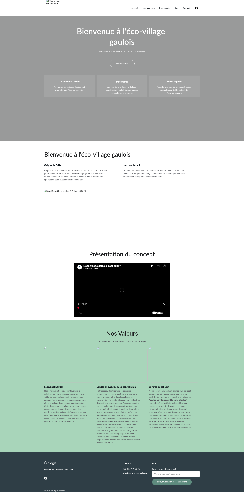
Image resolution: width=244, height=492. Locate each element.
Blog (176, 8)
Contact (186, 8)
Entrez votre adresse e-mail (164, 469)
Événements (164, 8)
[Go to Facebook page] (196, 8)
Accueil (135, 8)
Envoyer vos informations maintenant (172, 482)
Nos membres (149, 8)
